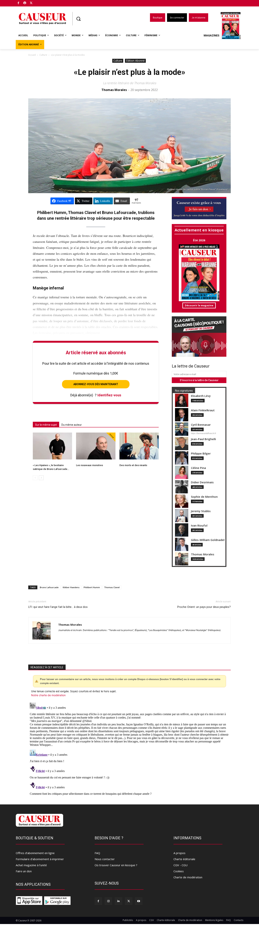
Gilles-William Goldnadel (207, 540)
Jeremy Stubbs (201, 511)
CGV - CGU (180, 865)
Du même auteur (71, 424)
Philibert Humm (92, 587)
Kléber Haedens (71, 587)
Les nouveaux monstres (89, 465)
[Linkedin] (118, 901)
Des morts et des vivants (133, 465)
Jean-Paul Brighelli (203, 439)
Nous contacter (105, 859)
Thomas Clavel (112, 587)
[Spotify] (25, 3)
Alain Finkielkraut (203, 410)
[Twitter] (31, 3)
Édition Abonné (135, 60)
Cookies (178, 871)
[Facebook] (18, 3)
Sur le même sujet (46, 424)
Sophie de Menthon (204, 496)
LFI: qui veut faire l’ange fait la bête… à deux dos (58, 607)
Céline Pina (198, 468)
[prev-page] (35, 477)
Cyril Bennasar (201, 424)
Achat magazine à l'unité (31, 865)
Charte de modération (187, 877)
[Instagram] (108, 901)
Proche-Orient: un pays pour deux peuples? (204, 607)
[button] (78, 18)
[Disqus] (129, 748)
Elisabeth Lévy (201, 396)
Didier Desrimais (202, 482)
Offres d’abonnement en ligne (35, 853)
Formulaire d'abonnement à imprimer (40, 859)
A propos (179, 853)
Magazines (211, 35)
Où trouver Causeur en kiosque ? (116, 865)
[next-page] (41, 477)
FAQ (97, 853)
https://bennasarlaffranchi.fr (203, 433)
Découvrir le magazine (199, 305)
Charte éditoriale (184, 859)
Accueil (32, 54)
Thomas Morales (114, 90)
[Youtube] (138, 901)
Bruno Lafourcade (49, 587)
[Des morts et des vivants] (139, 446)
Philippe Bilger (201, 453)
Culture (43, 54)
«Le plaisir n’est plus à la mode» (129, 72)
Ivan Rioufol (199, 525)
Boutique (41, 2)
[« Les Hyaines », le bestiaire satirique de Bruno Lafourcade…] (52, 446)
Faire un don (24, 871)
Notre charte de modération (48, 695)
